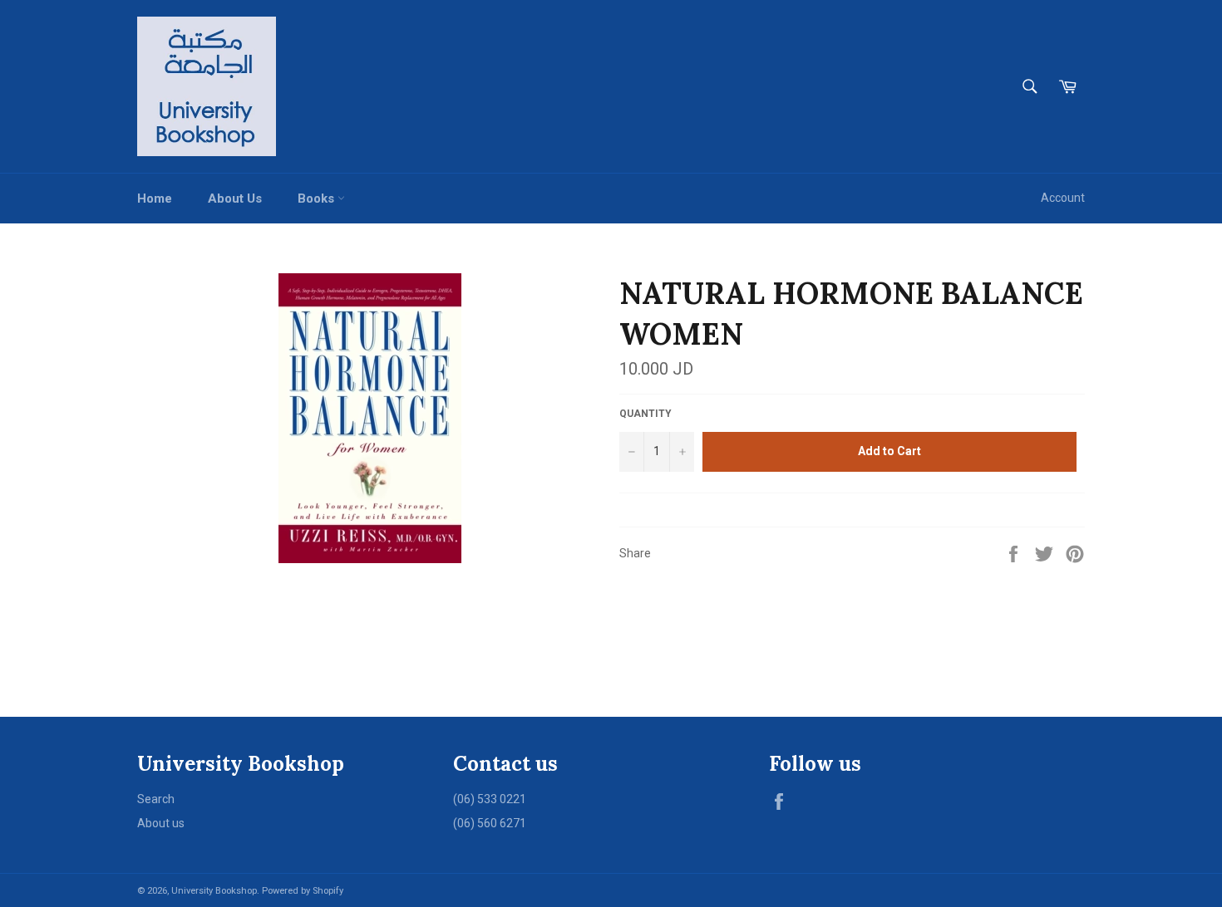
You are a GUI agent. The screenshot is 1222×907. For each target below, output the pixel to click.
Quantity (645, 413)
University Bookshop (214, 890)
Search (156, 799)
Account (1063, 197)
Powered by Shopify (302, 890)
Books (318, 198)
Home (154, 198)
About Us (235, 198)
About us (161, 823)
